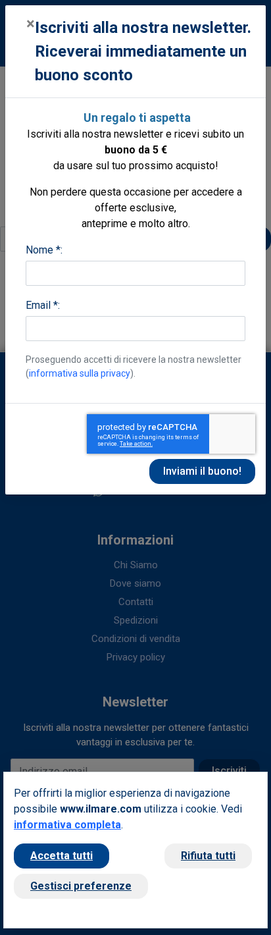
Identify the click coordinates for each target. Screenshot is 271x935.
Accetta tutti (61, 855)
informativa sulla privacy (79, 373)
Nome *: (44, 250)
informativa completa (67, 824)
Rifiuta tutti (208, 855)
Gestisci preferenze (81, 886)
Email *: (43, 305)
